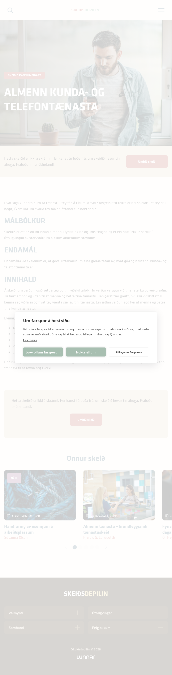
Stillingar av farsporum (129, 351)
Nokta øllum (86, 352)
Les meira (30, 340)
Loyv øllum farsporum (43, 352)
